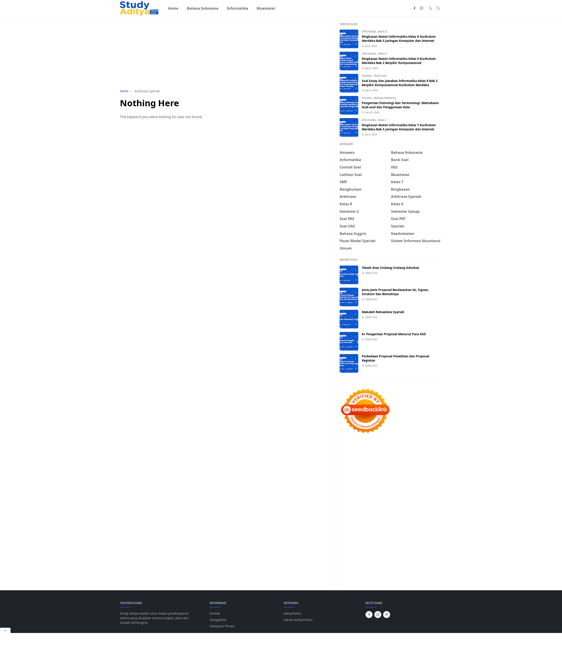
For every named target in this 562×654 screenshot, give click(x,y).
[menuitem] (173, 8)
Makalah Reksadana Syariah (383, 312)
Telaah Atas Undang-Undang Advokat (390, 268)
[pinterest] (386, 614)
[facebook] (414, 8)
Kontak (215, 613)
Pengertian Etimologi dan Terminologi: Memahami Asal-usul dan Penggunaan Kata (400, 105)
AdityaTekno (292, 613)
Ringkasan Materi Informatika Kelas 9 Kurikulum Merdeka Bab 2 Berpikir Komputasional (399, 61)
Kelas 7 (382, 120)
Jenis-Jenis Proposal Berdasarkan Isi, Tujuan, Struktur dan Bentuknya (395, 292)
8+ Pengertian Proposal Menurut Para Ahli (394, 334)
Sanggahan (218, 620)
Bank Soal (380, 76)
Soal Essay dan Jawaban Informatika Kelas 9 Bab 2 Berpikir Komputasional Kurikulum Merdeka (400, 83)
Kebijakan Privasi (222, 626)
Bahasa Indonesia (385, 98)
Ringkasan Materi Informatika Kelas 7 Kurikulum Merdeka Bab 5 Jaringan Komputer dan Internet (399, 127)
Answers (367, 76)
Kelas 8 (382, 31)
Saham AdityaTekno (298, 620)
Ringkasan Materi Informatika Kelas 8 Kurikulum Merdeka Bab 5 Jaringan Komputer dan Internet (399, 38)
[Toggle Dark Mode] (430, 8)
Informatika (369, 31)
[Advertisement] (226, 52)
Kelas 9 (382, 53)
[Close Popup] (5, 630)
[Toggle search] (438, 8)
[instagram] (421, 8)
